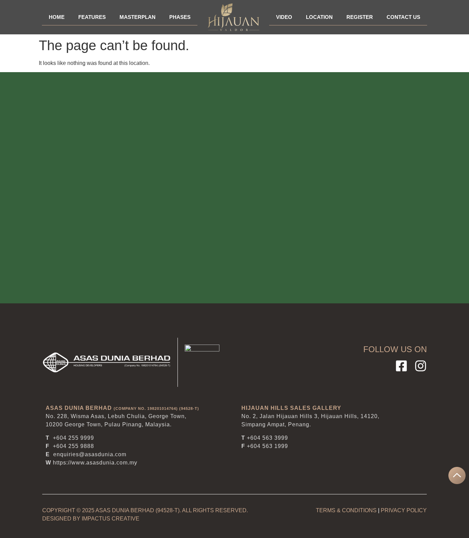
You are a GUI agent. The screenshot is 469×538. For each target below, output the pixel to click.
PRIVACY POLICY (404, 510)
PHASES (180, 17)
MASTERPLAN (137, 17)
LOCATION (319, 17)
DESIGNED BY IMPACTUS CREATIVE (90, 519)
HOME (57, 17)
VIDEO (284, 17)
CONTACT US (403, 17)
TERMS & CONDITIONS (346, 510)
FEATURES (92, 17)
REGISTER (359, 17)
